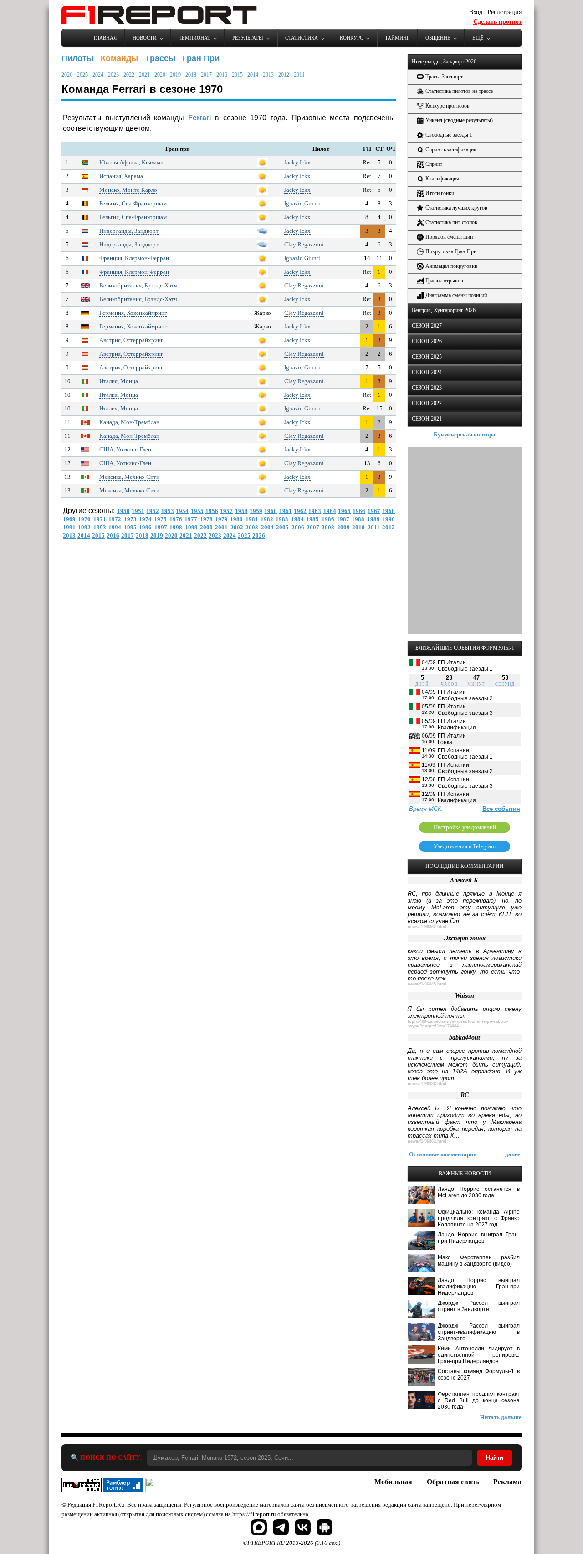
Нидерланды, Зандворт (129, 230)
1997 (160, 527)
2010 (358, 527)
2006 (298, 527)
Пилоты (77, 58)
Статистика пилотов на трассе (459, 91)
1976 (175, 519)
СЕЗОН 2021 (427, 418)
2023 (113, 75)
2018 (190, 75)
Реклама (507, 1482)
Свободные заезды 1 (448, 135)
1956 (211, 511)
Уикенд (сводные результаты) (459, 120)
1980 (236, 519)
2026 (66, 75)
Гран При (201, 58)
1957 (226, 511)
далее (512, 1154)
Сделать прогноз (497, 21)
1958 (241, 511)
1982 (267, 519)
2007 (313, 527)
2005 (282, 527)
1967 (374, 511)
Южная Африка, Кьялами (131, 162)
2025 (82, 75)
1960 (270, 511)
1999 (191, 527)
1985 (312, 519)
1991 (69, 527)
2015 (237, 75)
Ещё (478, 38)
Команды (119, 58)
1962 (300, 511)
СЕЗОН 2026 (427, 341)
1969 (69, 519)
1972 (114, 519)
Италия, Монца (118, 381)
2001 (221, 527)
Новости (145, 38)
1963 (314, 511)
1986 (328, 519)
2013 (268, 75)
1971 (99, 519)
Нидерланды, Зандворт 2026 (444, 61)
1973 (130, 519)
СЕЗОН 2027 (427, 326)
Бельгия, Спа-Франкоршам (133, 203)
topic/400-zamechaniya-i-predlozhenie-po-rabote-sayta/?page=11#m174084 (458, 1023)
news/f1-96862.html (427, 926)
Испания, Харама (121, 176)
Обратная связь (453, 1482)
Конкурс (351, 38)
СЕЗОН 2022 (427, 403)
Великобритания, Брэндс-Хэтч (138, 285)
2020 (159, 75)
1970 (84, 519)
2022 (128, 75)
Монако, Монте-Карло (128, 189)
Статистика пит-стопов (451, 222)
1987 (343, 519)
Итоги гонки (439, 193)
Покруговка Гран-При (450, 251)
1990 (388, 519)
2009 (343, 527)
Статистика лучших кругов (456, 208)
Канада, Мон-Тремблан (129, 422)
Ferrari (199, 118)
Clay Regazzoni (304, 244)
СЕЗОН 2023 (427, 388)
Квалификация (442, 178)
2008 (328, 527)
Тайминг (397, 38)
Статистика (301, 38)
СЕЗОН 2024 (427, 372)
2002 (236, 527)
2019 (175, 75)
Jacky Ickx (297, 162)
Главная (105, 38)
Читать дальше (501, 1417)
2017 (206, 75)
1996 (145, 527)
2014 (252, 75)
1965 (344, 511)
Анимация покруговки (451, 266)
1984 (297, 519)
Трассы (160, 58)
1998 (175, 527)
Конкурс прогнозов (447, 106)
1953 (167, 511)
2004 (267, 527)
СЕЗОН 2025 (427, 357)
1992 (84, 527)
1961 (285, 511)
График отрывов (444, 280)
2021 (144, 75)
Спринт (433, 164)
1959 (256, 511)
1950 (123, 511)
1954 (182, 511)
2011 (299, 75)
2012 (283, 75)
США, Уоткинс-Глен (125, 449)
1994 (114, 527)
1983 (282, 519)
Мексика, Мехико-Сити (129, 476)
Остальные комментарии (442, 1154)
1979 (221, 519)
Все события (501, 808)
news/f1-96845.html (427, 984)
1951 (138, 511)
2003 (251, 527)
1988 (358, 519)
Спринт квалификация (450, 149)
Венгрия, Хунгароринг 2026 (444, 310)
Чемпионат (194, 38)
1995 (130, 527)
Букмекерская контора (465, 434)
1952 (152, 511)
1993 (99, 527)
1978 (206, 519)
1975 (160, 519)
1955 (197, 511)
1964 (329, 511)
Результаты (247, 38)
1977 (190, 519)
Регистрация (504, 12)
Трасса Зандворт (444, 76)
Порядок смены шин (449, 237)
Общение (437, 38)
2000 (206, 527)
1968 (388, 511)
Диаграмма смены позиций (456, 295)
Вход (475, 12)
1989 (373, 519)
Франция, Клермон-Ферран (134, 258)
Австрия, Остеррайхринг (131, 340)
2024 (97, 75)
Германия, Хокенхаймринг (133, 312)
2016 (221, 75)
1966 (359, 511)
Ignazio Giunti (302, 203)
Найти (494, 1457)
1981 (251, 519)
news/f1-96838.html (427, 1084)
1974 (145, 519)
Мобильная (393, 1482)
